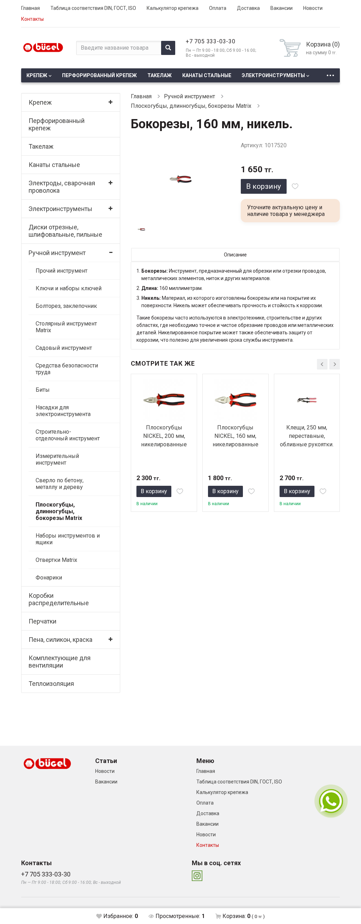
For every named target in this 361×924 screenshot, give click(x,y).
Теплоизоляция (51, 683)
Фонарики (49, 577)
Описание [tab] (235, 255)
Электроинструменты (273, 75)
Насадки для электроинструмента (63, 410)
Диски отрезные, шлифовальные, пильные (65, 230)
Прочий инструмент (61, 270)
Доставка (248, 8)
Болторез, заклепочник (66, 306)
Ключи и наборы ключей (69, 288)
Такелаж (159, 75)
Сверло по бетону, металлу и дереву (60, 483)
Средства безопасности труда (67, 369)
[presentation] (322, 364)
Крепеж (36, 75)
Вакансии (281, 8)
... (330, 73)
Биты (43, 389)
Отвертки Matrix (56, 560)
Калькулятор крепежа (172, 8)
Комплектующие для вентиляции (60, 661)
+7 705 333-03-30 (210, 41)
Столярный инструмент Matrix (66, 327)
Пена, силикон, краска (60, 639)
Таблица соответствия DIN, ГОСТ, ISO (93, 8)
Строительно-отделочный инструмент (68, 435)
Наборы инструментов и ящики (68, 539)
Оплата (217, 8)
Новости (313, 8)
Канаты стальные (206, 75)
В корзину (263, 186)
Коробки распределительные (59, 599)
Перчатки (42, 621)
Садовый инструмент (64, 348)
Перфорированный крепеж (99, 75)
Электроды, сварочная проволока (62, 186)
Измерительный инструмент (57, 459)
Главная (30, 8)
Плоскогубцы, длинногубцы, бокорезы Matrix (59, 511)
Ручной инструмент (57, 252)
